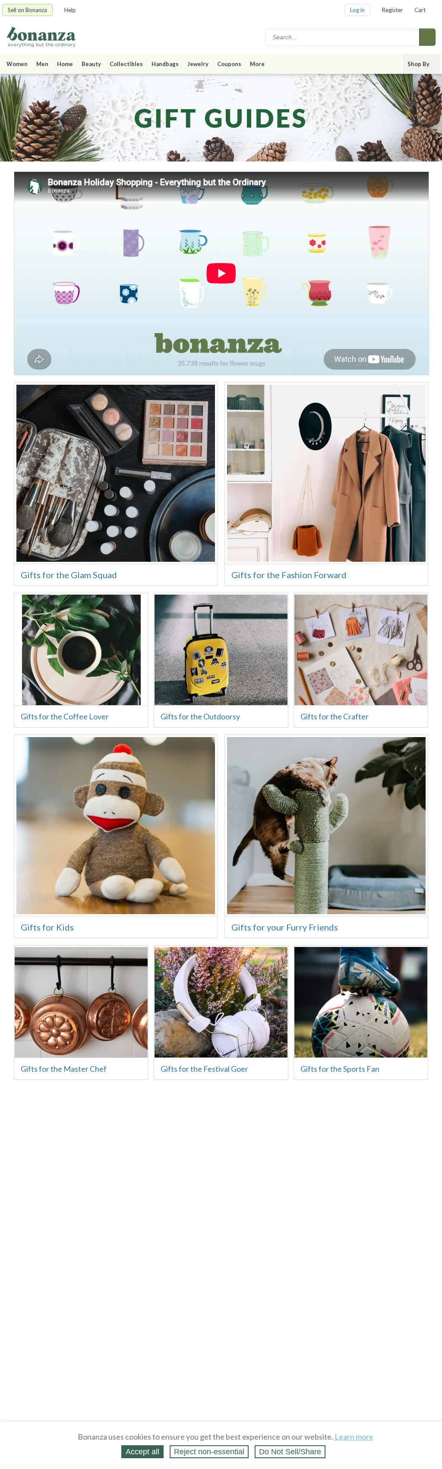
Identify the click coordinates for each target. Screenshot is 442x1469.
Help (70, 9)
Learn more (354, 1436)
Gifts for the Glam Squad (69, 575)
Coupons (229, 63)
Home (65, 63)
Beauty (91, 63)
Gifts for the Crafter (334, 716)
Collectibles (126, 63)
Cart (420, 9)
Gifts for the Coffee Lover (65, 716)
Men (42, 63)
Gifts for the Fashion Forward (289, 575)
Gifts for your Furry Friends (284, 927)
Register (392, 9)
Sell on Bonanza (27, 9)
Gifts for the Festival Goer (204, 1068)
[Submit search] (427, 37)
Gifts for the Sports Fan (339, 1068)
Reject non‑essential (209, 1451)
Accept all (142, 1451)
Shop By (418, 63)
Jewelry (197, 63)
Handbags (165, 63)
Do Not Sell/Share (290, 1451)
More (257, 63)
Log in (357, 9)
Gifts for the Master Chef (64, 1068)
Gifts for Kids (47, 927)
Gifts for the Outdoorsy (200, 716)
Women (17, 63)
